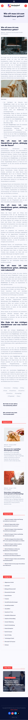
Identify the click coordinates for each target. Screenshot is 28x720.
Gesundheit (7, 608)
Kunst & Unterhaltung (10, 625)
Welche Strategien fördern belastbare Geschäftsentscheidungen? (14, 683)
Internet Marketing (9, 621)
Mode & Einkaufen (9, 628)
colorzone (5, 656)
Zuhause (7, 645)
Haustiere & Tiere (10, 32)
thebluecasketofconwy (8, 657)
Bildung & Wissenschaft (10, 589)
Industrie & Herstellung (10, 618)
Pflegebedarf (12, 396)
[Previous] (22, 668)
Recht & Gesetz (8, 631)
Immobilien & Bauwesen (10, 615)
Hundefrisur (10, 393)
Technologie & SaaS (9, 638)
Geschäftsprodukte (9, 605)
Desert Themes (14, 709)
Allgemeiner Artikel (9, 582)
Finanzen (7, 598)
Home (14, 19)
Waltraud (3, 32)
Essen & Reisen (8, 595)
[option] (14, 681)
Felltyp (22, 388)
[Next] (24, 668)
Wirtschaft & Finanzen (10, 641)
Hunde (5, 390)
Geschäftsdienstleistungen (11, 602)
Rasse (19, 396)
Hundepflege (19, 393)
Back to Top (14, 717)
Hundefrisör (22, 390)
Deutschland (7, 388)
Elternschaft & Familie (10, 592)
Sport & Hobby (8, 635)
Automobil (7, 585)
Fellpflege (15, 388)
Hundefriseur (13, 390)
